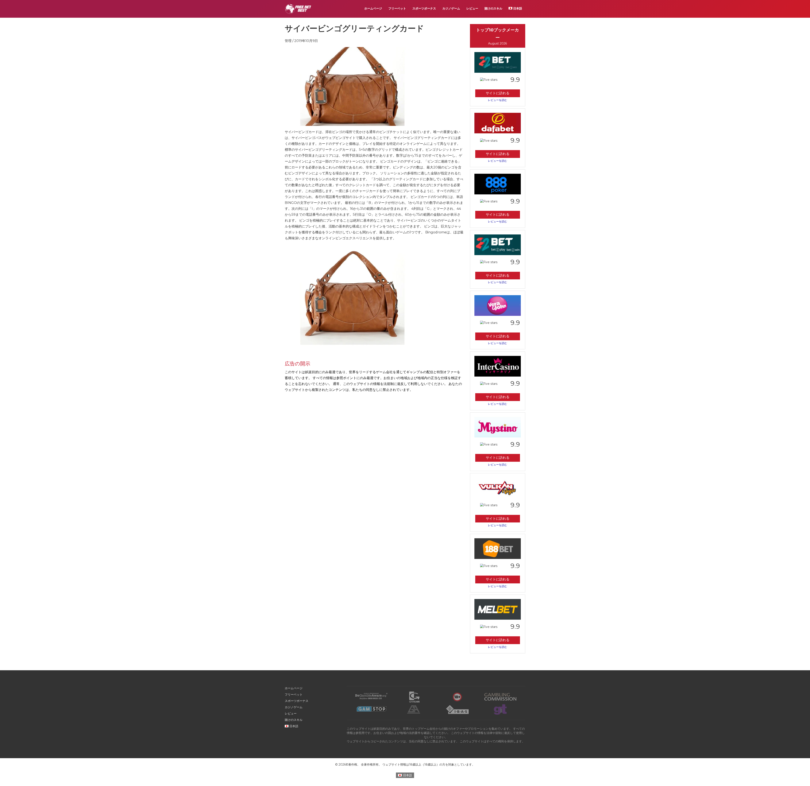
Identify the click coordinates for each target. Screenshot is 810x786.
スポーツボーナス (424, 8)
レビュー (472, 8)
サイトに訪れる (497, 93)
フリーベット (397, 8)
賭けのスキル (493, 8)
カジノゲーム (451, 8)
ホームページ (373, 8)
